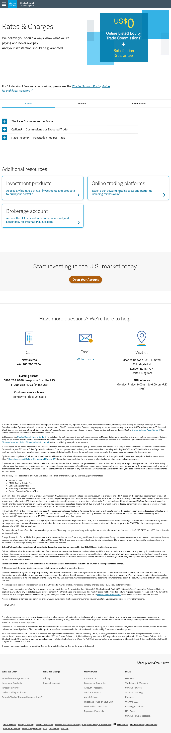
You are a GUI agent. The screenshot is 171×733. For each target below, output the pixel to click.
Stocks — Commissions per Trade (32, 121)
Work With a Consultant (95, 706)
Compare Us (90, 678)
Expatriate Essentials (94, 711)
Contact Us (21, 76)
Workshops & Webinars (136, 683)
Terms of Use (151, 724)
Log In (21, 56)
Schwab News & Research (137, 715)
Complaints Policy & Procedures (96, 724)
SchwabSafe (122, 724)
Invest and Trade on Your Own (98, 701)
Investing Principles (134, 706)
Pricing (46, 678)
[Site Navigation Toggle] (4, 4)
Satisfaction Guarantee (95, 683)
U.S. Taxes (130, 711)
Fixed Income (139, 103)
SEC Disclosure (137, 724)
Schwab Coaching (134, 692)
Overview (129, 678)
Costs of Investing (51, 683)
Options (82, 103)
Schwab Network (133, 687)
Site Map (64, 728)
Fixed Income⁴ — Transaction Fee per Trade (38, 137)
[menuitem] (21, 19)
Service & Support (93, 692)
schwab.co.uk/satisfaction (109, 594)
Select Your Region (19, 66)
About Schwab (91, 697)
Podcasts (129, 697)
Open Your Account (86, 279)
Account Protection (93, 687)
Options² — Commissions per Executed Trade (39, 129)
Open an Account (21, 45)
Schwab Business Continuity (67, 724)
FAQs (45, 728)
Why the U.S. (131, 701)
